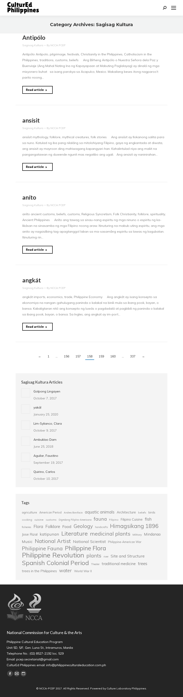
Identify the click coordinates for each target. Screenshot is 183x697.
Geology (83, 526)
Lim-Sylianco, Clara (47, 424)
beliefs (142, 512)
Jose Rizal (29, 534)
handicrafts (101, 527)
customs (51, 519)
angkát (31, 280)
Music (27, 541)
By (56, 45)
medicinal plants (110, 533)
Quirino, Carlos (44, 472)
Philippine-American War (124, 542)
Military (137, 534)
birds (151, 512)
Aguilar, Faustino (45, 456)
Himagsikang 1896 (134, 526)
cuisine (39, 519)
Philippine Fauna (42, 548)
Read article (35, 90)
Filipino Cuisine (132, 519)
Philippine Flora (85, 548)
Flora (38, 526)
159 (101, 356)
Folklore (52, 526)
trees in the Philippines (39, 571)
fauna (100, 519)
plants (93, 556)
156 (66, 356)
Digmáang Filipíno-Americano (75, 519)
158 (89, 356)
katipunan (49, 534)
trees (142, 563)
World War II (83, 571)
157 (78, 356)
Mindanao (152, 534)
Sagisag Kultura (32, 45)
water (65, 570)
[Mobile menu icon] (173, 7)
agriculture (29, 512)
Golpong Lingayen (46, 391)
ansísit (31, 120)
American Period (50, 512)
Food (66, 526)
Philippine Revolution (53, 555)
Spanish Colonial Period (55, 563)
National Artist (53, 541)
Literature (74, 533)
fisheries (26, 527)
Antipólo (33, 37)
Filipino (114, 519)
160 (113, 356)
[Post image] (25, 392)
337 (132, 356)
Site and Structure (128, 555)
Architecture (126, 512)
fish (148, 519)
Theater (95, 564)
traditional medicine (119, 563)
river (106, 556)
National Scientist (89, 541)
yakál (37, 407)
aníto (29, 197)
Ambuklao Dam (44, 440)
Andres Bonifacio (73, 512)
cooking (27, 519)
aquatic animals (99, 512)
